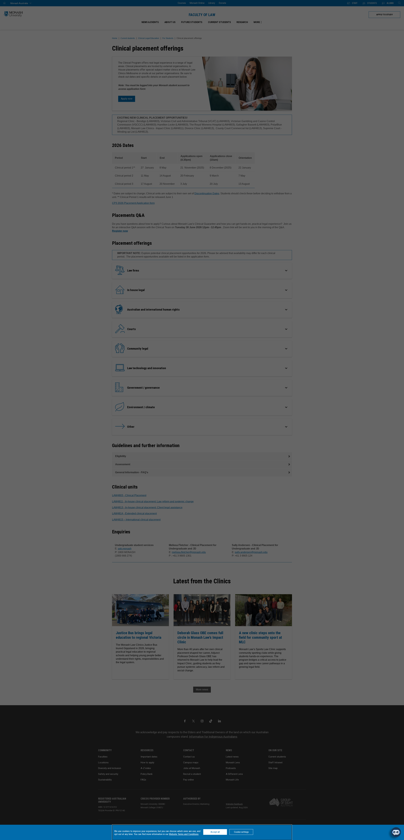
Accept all (215, 832)
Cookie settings (241, 832)
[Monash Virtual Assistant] (396, 832)
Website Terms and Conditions (184, 834)
